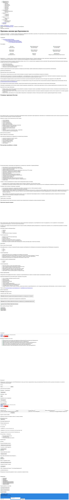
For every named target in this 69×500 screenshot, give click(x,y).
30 (6, 432)
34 (10, 432)
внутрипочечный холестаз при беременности (8, 81)
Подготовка (7, 17)
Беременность (5, 2)
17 (9, 430)
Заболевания (7, 4)
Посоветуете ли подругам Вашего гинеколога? (58, 411)
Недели (4, 13)
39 (16, 432)
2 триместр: (2, 430)
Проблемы (7, 8)
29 (5, 432)
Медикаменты (7, 5)
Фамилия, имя (3, 410)
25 (18, 430)
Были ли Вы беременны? (50, 410)
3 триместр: (2, 432)
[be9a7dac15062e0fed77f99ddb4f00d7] (2, 307)
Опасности (7, 6)
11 (12, 428)
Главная (1, 25)
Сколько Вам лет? (31, 410)
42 (19, 432)
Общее (6, 18)
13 (5, 430)
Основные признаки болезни (8, 39)
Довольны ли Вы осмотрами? (34, 411)
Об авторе (4, 22)
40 (17, 432)
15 (7, 430)
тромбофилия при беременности (27, 287)
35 (11, 432)
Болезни (11, 25)
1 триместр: (2, 428)
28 (21, 430)
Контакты (4, 23)
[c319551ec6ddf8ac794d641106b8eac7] (3, 403)
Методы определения (9, 11)
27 (20, 430)
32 (8, 432)
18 (10, 430)
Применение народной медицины (14, 41)
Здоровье (6, 3)
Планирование (6, 10)
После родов (5, 19)
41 (18, 432)
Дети (1, 396)
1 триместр (7, 14)
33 (9, 432)
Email (17, 410)
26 (19, 430)
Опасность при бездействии (15, 42)
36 (12, 432)
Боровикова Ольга (10, 26)
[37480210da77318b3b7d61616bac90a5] (9, 304)
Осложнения (7, 21)
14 (6, 430)
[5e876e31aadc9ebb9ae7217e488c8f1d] (3, 449)
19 (11, 430)
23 (16, 430)
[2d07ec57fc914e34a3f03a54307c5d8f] (2, 457)
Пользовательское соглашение (8, 481)
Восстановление (8, 20)
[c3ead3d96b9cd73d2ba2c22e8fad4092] (3, 466)
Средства (6, 9)
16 (8, 430)
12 (13, 428)
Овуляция (6, 12)
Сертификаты (5, 480)
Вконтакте (7, 487)
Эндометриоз (3, 392)
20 (12, 430)
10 (11, 428)
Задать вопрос (3, 310)
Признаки (6, 7)
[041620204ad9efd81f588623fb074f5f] (3, 309)
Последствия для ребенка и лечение (12, 40)
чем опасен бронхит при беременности (12, 287)
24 (17, 430)
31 (7, 432)
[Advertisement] (16, 105)
